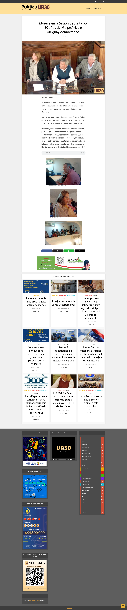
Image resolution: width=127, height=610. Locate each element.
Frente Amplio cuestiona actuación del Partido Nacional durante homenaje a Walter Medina (91, 352)
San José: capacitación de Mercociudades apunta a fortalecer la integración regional (63, 352)
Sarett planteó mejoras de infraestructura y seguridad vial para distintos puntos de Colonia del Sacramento (91, 306)
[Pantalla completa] (73, 457)
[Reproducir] (53, 457)
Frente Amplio (58, 20)
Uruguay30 (69, 606)
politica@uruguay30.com (34, 598)
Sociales (96, 8)
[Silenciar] (71, 457)
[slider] (62, 457)
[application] (63, 446)
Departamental (50, 20)
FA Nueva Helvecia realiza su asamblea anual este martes (36, 299)
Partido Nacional (76, 20)
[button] (63, 446)
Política (88, 8)
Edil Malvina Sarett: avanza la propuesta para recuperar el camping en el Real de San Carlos (63, 398)
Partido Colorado (67, 20)
